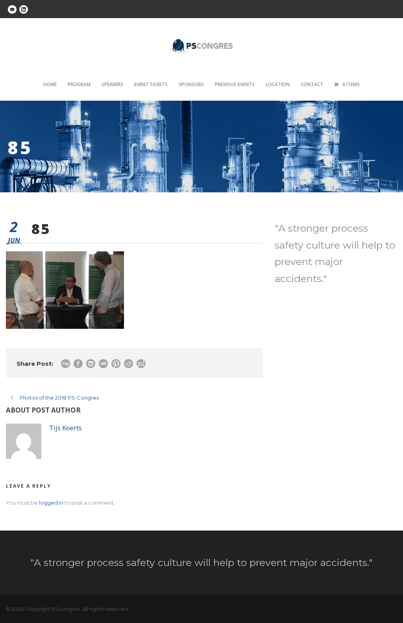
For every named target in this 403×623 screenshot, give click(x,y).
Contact (312, 84)
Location (278, 84)
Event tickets (151, 84)
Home (50, 84)
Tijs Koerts (65, 427)
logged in (51, 503)
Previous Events (235, 84)
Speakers (112, 84)
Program (79, 84)
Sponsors (191, 84)
